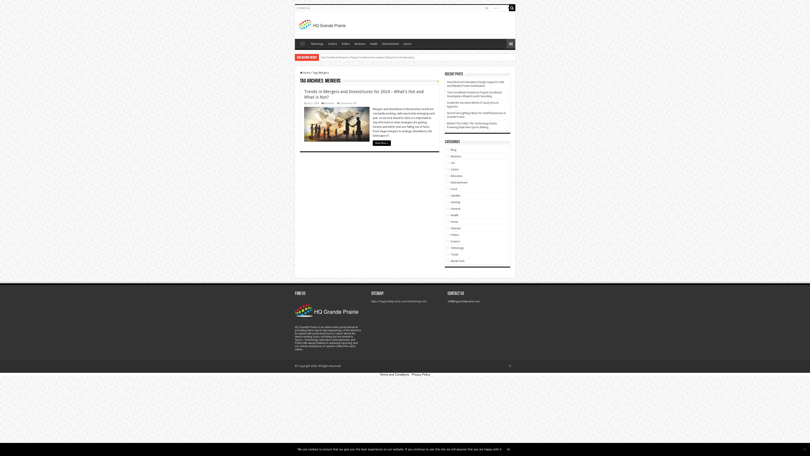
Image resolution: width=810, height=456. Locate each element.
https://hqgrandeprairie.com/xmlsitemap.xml (398, 301)
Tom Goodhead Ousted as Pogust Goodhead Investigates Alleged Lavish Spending (367, 57)
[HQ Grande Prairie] (322, 24)
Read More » (381, 143)
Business (360, 43)
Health (374, 43)
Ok (508, 449)
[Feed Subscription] (438, 81)
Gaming (455, 202)
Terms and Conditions (394, 374)
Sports (408, 43)
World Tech (457, 261)
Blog (453, 149)
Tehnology (316, 43)
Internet (455, 228)
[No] (805, 449)
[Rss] (487, 8)
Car (453, 162)
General (455, 208)
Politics (346, 43)
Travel (454, 254)
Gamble (455, 195)
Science (332, 43)
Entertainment (390, 43)
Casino (455, 169)
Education (457, 176)
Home (302, 43)
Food (454, 189)
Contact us (303, 8)
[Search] (512, 8)
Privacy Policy (421, 374)
